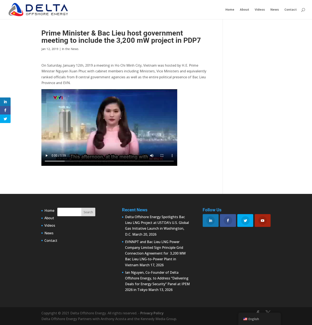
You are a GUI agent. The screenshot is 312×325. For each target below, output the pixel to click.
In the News (70, 49)
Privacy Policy (151, 313)
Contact (290, 9)
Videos (260, 9)
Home (229, 9)
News (274, 9)
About (244, 9)
